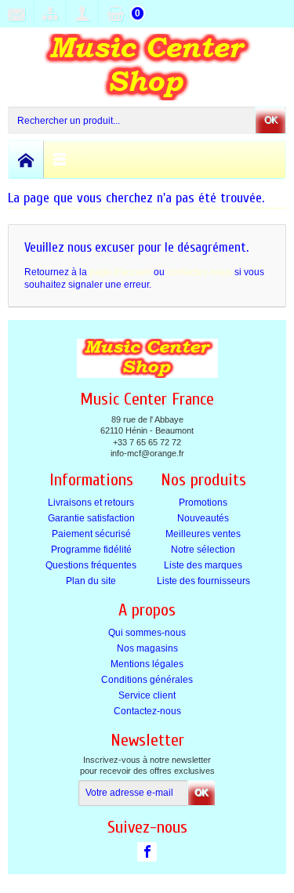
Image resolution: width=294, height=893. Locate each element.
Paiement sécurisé (91, 533)
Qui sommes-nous (147, 632)
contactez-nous (199, 272)
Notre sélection (203, 549)
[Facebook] (147, 851)
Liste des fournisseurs (203, 580)
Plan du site (91, 580)
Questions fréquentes (90, 565)
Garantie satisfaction (91, 518)
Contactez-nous (147, 711)
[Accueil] (26, 159)
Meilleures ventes (203, 533)
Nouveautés (203, 518)
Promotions (203, 502)
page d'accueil (120, 272)
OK (271, 119)
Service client (147, 695)
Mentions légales (147, 664)
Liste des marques (203, 565)
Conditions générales (147, 679)
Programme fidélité (91, 549)
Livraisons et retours (91, 502)
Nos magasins (147, 648)
